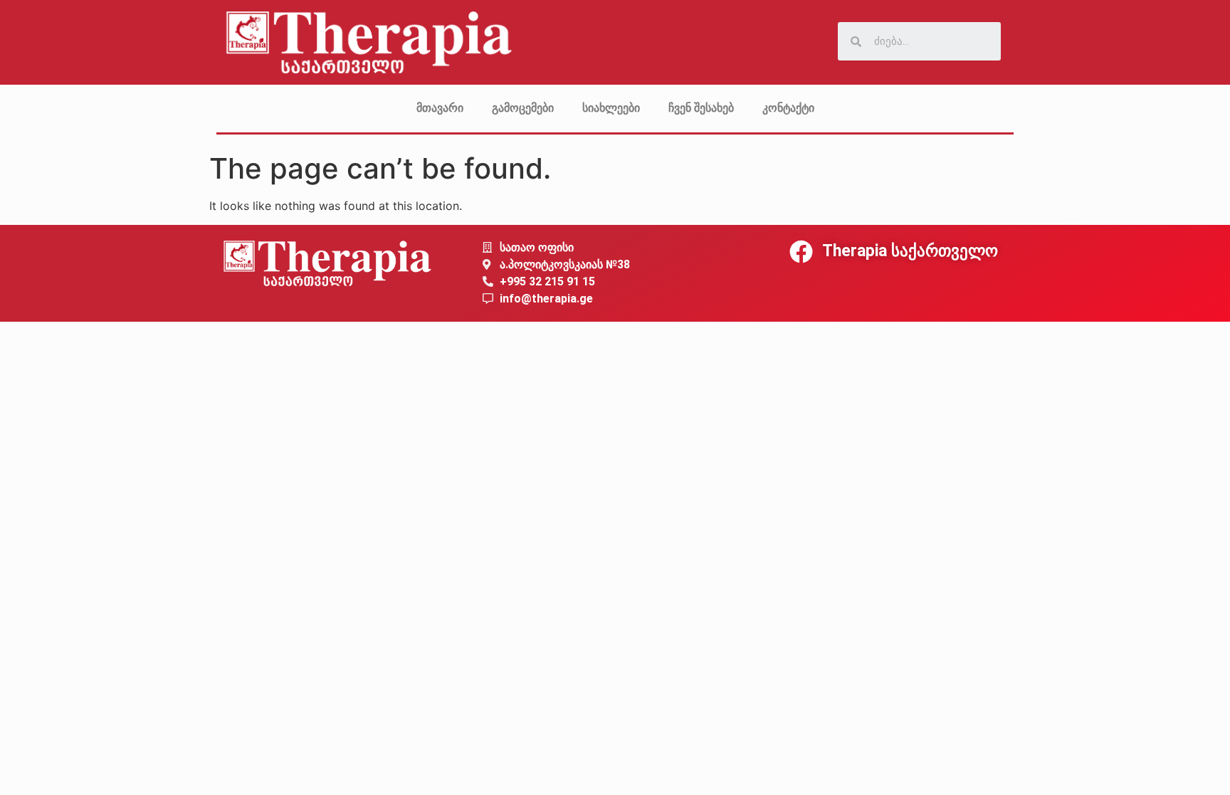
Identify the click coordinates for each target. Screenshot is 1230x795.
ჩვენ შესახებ (701, 108)
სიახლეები (611, 108)
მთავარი (439, 108)
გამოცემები (523, 108)
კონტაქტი (788, 108)
